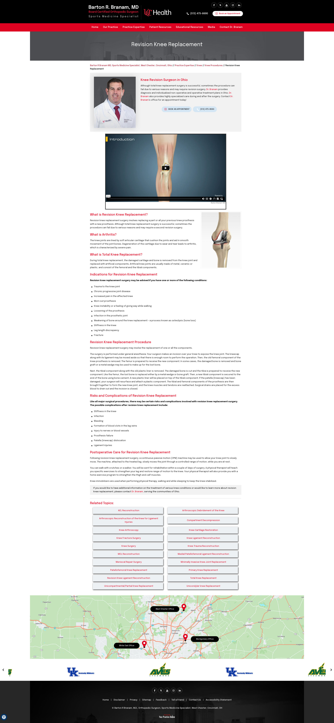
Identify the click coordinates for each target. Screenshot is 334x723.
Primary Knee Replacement (203, 570)
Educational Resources (189, 27)
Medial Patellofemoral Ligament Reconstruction (203, 554)
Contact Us (195, 700)
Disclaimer (120, 700)
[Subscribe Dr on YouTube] (226, 5)
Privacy (133, 700)
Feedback (161, 700)
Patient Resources (160, 27)
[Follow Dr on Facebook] (214, 5)
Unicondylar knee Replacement (203, 586)
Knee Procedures (214, 65)
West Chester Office (165, 609)
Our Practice (110, 27)
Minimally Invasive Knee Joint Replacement (203, 562)
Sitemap (146, 700)
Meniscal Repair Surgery (129, 562)
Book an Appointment (229, 14)
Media (211, 27)
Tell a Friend (177, 700)
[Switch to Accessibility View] (4, 717)
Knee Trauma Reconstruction (203, 546)
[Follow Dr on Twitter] (220, 5)
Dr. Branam (212, 89)
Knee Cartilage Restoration (203, 530)
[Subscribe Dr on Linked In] (239, 5)
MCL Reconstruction (129, 554)
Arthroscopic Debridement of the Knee (203, 510)
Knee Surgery (128, 546)
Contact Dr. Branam (231, 27)
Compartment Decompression (203, 520)
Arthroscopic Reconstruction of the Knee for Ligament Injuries (128, 520)
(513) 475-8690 (199, 13)
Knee (199, 65)
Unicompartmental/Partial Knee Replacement (128, 586)
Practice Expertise (134, 27)
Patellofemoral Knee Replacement (128, 570)
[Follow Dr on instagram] (232, 5)
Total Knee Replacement (203, 578)
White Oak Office (126, 646)
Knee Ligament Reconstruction (203, 538)
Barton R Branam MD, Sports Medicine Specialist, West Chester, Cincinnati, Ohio (131, 65)
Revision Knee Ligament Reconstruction (128, 578)
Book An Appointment (178, 109)
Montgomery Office (205, 639)
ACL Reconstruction (128, 510)
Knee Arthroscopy (128, 530)
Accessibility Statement (219, 700)
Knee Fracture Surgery (129, 538)
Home (95, 27)
